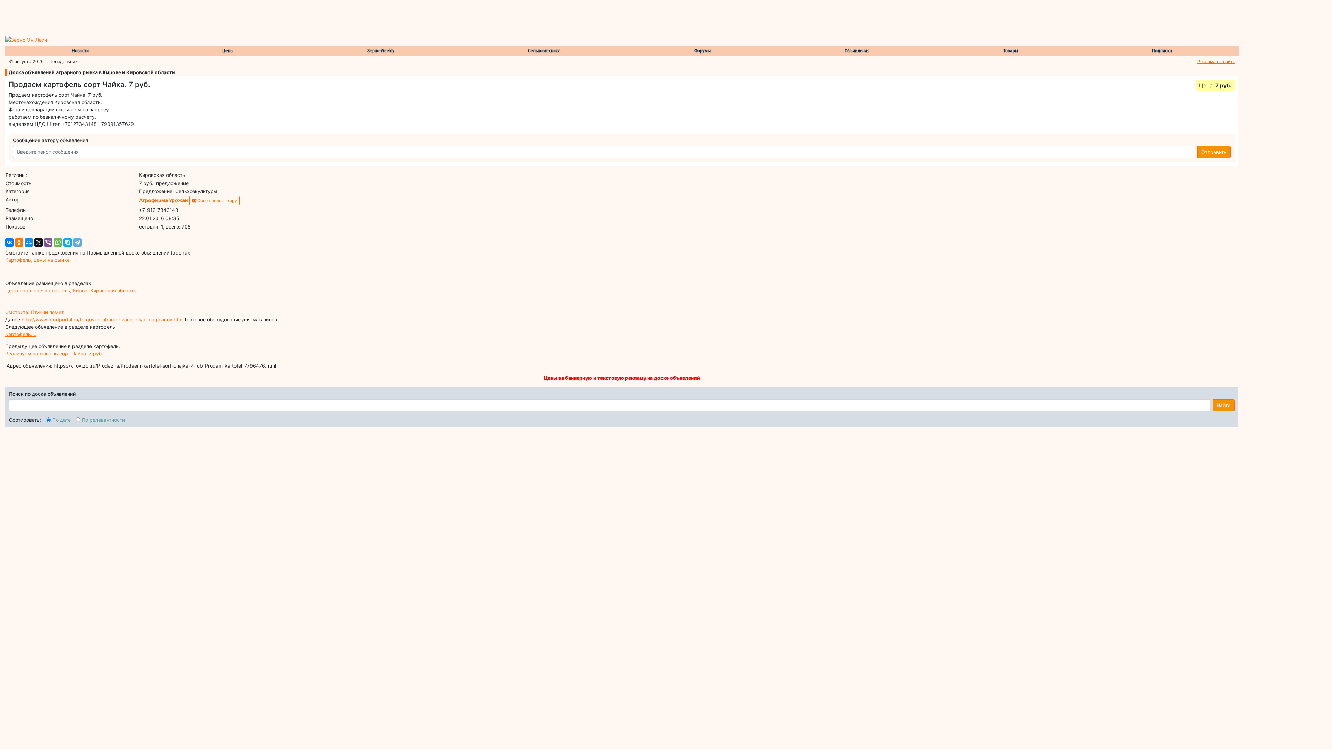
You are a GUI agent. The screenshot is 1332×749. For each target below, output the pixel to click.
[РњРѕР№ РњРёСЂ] (29, 242)
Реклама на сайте (1216, 61)
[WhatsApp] (58, 242)
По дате (61, 420)
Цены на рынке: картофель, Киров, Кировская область (70, 290)
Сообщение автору (216, 200)
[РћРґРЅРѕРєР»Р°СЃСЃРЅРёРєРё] (19, 242)
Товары (1010, 50)
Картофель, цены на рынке (37, 260)
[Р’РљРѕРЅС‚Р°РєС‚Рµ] (9, 242)
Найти (1223, 405)
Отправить (1214, 152)
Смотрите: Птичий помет (34, 312)
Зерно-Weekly (380, 50)
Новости (80, 50)
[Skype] (67, 242)
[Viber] (48, 242)
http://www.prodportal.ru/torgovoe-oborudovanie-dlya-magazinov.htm (102, 319)
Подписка (1162, 50)
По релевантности (103, 420)
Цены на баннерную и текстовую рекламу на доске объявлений (622, 378)
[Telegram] (77, 242)
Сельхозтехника (544, 50)
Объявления (857, 50)
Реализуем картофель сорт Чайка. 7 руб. (54, 353)
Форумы (702, 50)
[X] (38, 242)
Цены (228, 50)
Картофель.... (20, 334)
